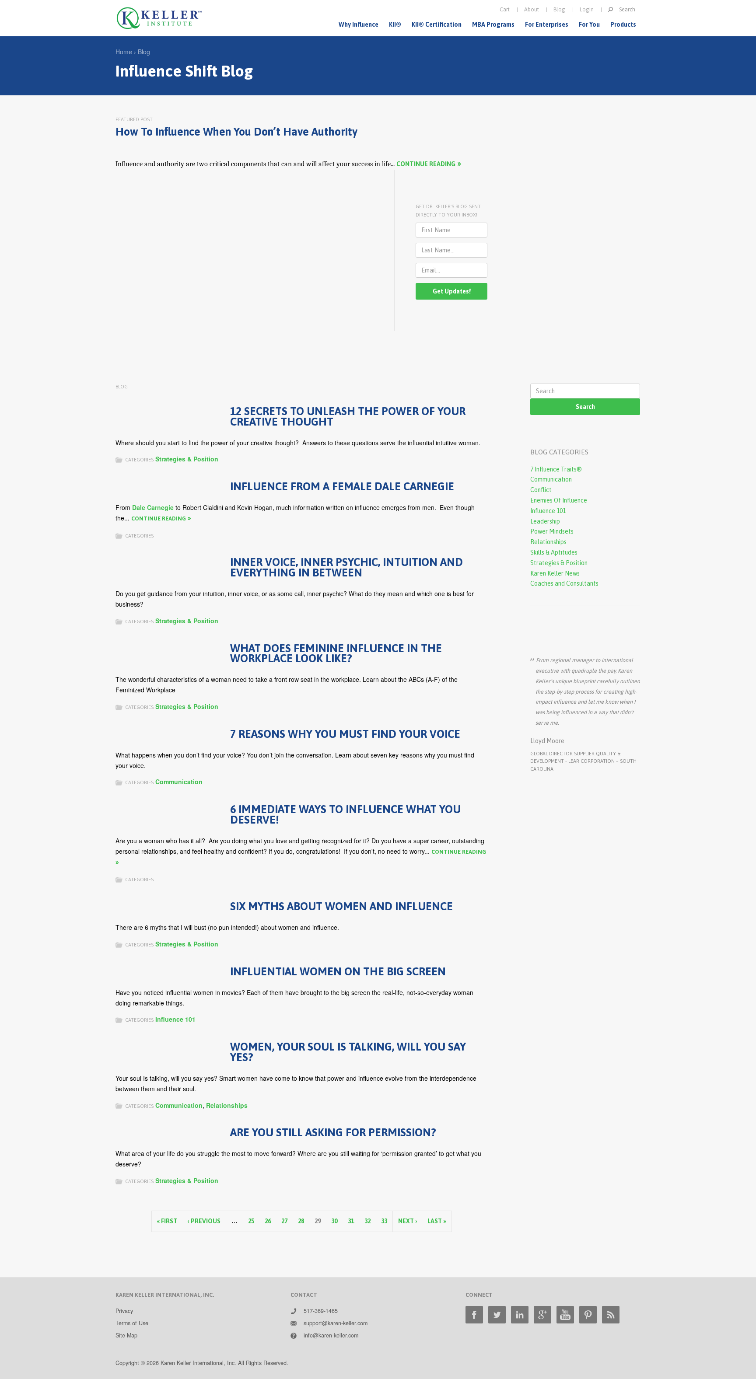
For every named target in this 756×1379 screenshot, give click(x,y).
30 (334, 1221)
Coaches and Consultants (564, 583)
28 (301, 1221)
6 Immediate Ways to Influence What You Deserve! (345, 814)
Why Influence (358, 24)
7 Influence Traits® (556, 469)
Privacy (124, 1311)
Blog (559, 9)
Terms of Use (132, 1323)
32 (367, 1221)
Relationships (227, 1105)
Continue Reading (425, 164)
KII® (395, 24)
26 (268, 1221)
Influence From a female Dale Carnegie (342, 486)
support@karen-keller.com (336, 1323)
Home (124, 51)
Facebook (474, 1314)
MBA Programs (493, 24)
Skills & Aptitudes (554, 552)
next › (407, 1221)
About (531, 9)
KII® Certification (437, 24)
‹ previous (204, 1221)
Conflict (541, 489)
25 (251, 1221)
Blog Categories (559, 452)
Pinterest (588, 1314)
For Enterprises (546, 24)
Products (623, 24)
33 (384, 1221)
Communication (179, 781)
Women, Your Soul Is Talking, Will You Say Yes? (348, 1051)
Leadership (545, 521)
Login (587, 9)
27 (284, 1221)
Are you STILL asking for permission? (333, 1132)
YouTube (565, 1314)
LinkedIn (519, 1314)
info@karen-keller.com (331, 1335)
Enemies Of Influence (558, 500)
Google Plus (542, 1314)
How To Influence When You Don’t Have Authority (236, 131)
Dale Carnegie (153, 507)
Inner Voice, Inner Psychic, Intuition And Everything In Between (346, 567)
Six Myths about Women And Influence (341, 906)
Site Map (126, 1335)
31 (351, 1221)
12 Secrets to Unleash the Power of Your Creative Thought (348, 416)
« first (167, 1221)
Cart (505, 9)
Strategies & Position (186, 458)
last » (436, 1221)
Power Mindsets (552, 531)
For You (589, 24)
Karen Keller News (555, 573)
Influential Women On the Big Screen (338, 971)
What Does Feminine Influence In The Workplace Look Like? (336, 653)
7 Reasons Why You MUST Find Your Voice (345, 733)
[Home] (159, 18)
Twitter (497, 1314)
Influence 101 (175, 1019)
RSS (611, 1314)
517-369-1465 (321, 1311)
